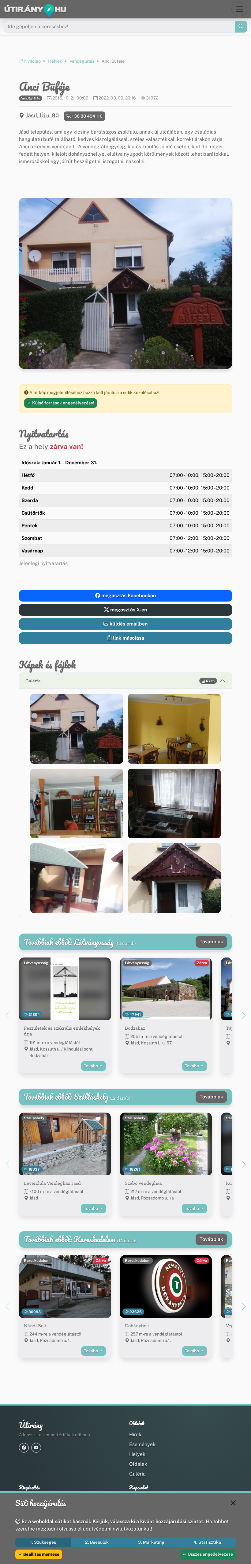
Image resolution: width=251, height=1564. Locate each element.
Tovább (91, 1065)
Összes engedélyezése (210, 1554)
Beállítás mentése (40, 1554)
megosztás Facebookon (128, 596)
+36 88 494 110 (87, 116)
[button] (76, 728)
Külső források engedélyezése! (62, 402)
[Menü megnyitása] (239, 9)
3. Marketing (151, 1542)
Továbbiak (211, 942)
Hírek (135, 1434)
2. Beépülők (97, 1542)
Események (142, 1444)
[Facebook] (24, 1448)
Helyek (55, 61)
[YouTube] (36, 1448)
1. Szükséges (43, 1542)
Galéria (137, 1474)
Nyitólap (32, 61)
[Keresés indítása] (241, 27)
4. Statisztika (207, 1542)
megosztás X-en (128, 610)
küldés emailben (128, 624)
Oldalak (138, 1464)
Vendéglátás (81, 61)
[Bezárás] (233, 1503)
